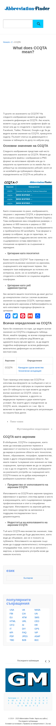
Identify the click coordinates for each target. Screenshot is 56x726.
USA (12, 610)
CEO (37, 621)
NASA (37, 610)
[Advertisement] (28, 83)
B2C (37, 640)
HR (36, 625)
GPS (37, 628)
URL (24, 621)
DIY (24, 628)
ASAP (37, 636)
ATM (24, 617)
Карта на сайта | (41, 718)
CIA (24, 613)
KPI (11, 632)
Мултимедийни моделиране (33, 429)
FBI (11, 613)
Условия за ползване (13, 724)
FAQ (24, 632)
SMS (37, 617)
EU (11, 617)
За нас (48, 724)
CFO (12, 625)
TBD (12, 640)
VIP (36, 632)
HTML (13, 621)
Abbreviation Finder (26, 718)
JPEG (25, 636)
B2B (24, 640)
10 (13, 700)
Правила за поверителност (33, 724)
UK (23, 610)
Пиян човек (16, 421)
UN (36, 613)
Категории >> (14, 698)
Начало (6, 42)
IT (11, 628)
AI (23, 625)
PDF (12, 636)
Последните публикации (28, 661)
